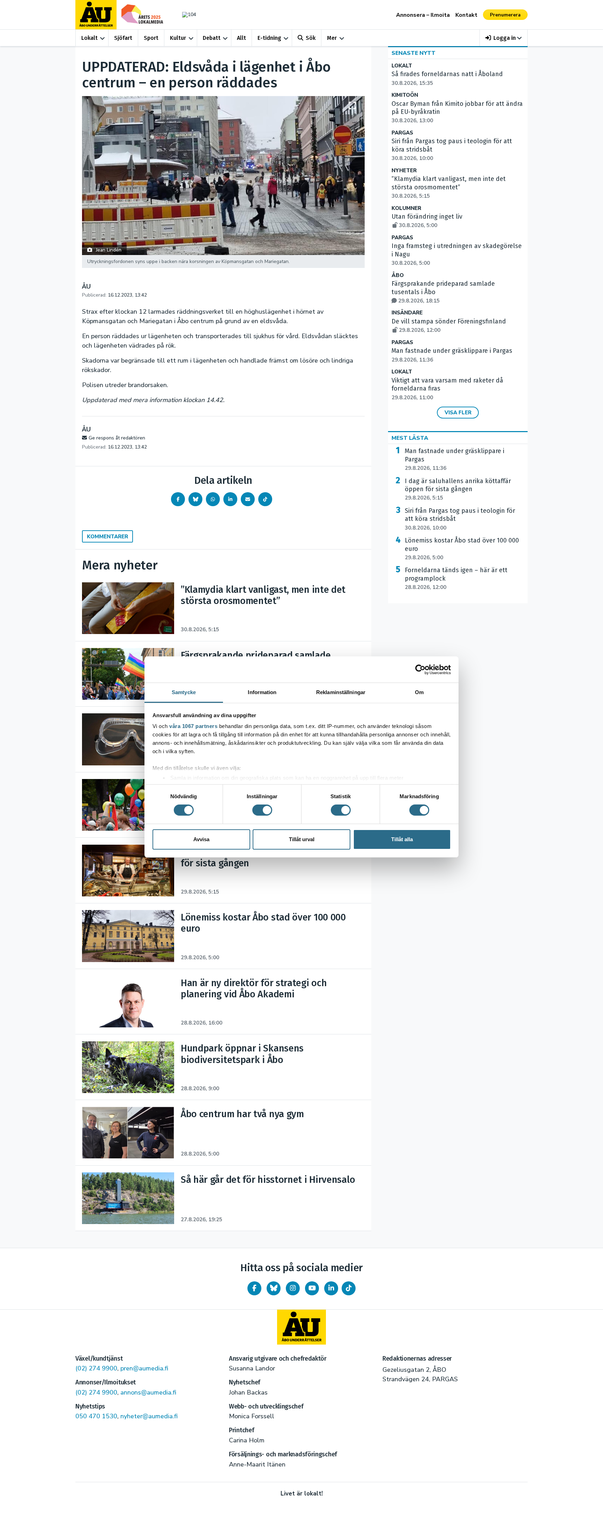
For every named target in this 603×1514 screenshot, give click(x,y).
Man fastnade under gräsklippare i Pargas (454, 459)
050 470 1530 (96, 1416)
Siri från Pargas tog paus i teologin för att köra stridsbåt (460, 519)
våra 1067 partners (193, 726)
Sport (151, 38)
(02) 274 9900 (96, 1368)
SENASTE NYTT (414, 53)
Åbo (398, 275)
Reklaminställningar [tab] (340, 692)
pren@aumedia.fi (144, 1368)
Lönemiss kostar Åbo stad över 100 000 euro (462, 549)
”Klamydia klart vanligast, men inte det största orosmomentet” (449, 187)
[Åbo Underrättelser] (301, 1327)
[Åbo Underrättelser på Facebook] (254, 1288)
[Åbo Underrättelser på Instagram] (293, 1288)
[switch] (262, 810)
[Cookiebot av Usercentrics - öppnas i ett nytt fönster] (420, 669)
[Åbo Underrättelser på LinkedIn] (331, 1288)
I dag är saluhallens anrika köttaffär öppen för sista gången (458, 489)
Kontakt (466, 15)
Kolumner (406, 208)
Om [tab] (419, 692)
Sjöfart (123, 38)
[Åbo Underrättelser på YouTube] (312, 1288)
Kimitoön (405, 95)
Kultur (178, 38)
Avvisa (201, 839)
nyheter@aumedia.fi (149, 1416)
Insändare (407, 313)
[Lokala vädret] (185, 14)
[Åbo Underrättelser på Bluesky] (274, 1288)
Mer (332, 38)
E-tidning (269, 38)
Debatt (212, 38)
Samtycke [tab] (184, 692)
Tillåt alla (402, 839)
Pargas (402, 133)
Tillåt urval (301, 839)
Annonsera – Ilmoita (423, 15)
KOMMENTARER (107, 536)
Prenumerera (505, 15)
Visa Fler (458, 412)
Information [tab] (262, 692)
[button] (504, 38)
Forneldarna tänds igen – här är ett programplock (456, 578)
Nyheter (404, 170)
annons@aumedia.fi (148, 1392)
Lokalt (89, 38)
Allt (241, 38)
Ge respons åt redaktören (117, 438)
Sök (310, 38)
